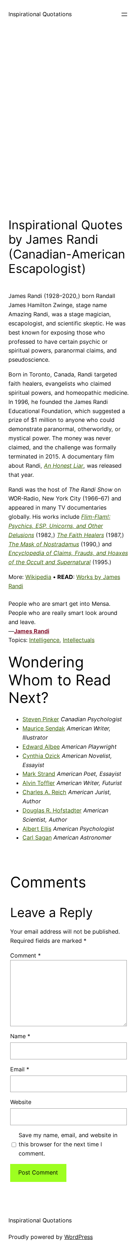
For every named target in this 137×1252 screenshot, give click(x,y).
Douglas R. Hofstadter (51, 810)
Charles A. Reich (44, 792)
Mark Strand (38, 773)
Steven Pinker (40, 719)
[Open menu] (124, 14)
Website (20, 1101)
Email (19, 1069)
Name (20, 1036)
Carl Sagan (37, 837)
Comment (25, 955)
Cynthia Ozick (41, 755)
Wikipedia (38, 576)
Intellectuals (78, 639)
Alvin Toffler (38, 782)
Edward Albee (41, 746)
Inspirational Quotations (40, 14)
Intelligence (44, 639)
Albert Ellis (36, 828)
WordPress (78, 1236)
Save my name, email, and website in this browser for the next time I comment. (68, 1144)
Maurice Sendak (43, 728)
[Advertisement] (68, 121)
